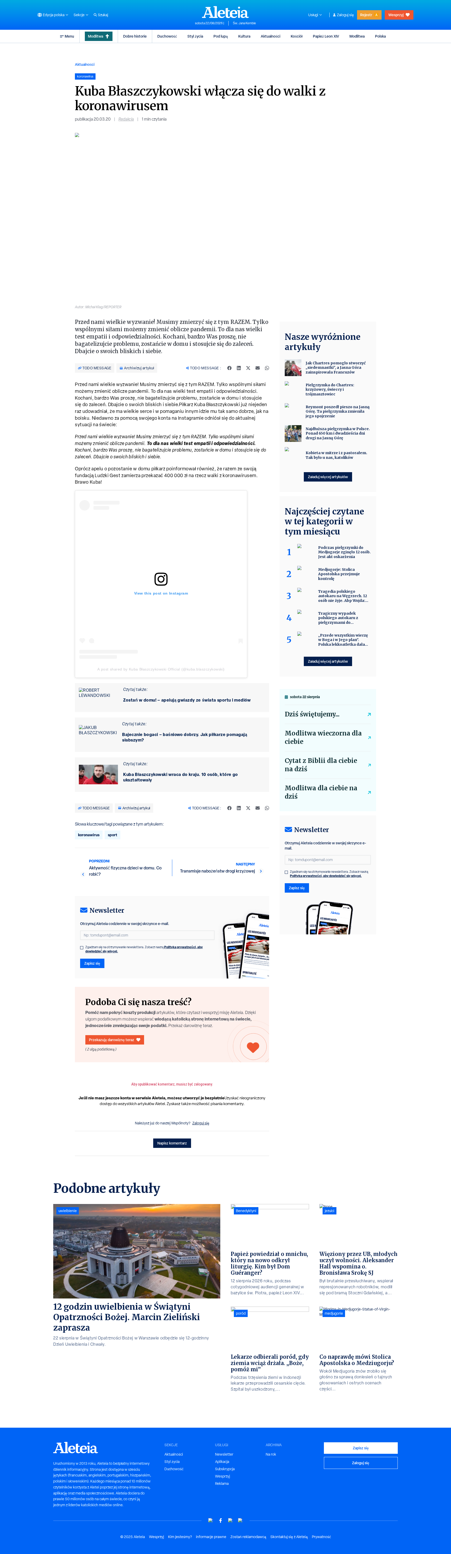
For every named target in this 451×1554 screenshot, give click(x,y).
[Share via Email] (258, 368)
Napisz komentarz (172, 1143)
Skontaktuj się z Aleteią (289, 1536)
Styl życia (195, 36)
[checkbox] (81, 947)
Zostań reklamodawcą (248, 1536)
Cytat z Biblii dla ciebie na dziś (321, 765)
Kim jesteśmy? (180, 1536)
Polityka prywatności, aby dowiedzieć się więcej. (326, 876)
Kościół (296, 36)
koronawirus (88, 834)
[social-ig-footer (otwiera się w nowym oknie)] (240, 1520)
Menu (69, 36)
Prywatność (321, 1536)
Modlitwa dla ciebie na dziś (321, 792)
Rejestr (366, 14)
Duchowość (167, 36)
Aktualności (270, 36)
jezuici (329, 1210)
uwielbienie (67, 1210)
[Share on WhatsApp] (267, 368)
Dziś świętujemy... (312, 714)
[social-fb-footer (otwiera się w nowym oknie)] (220, 1520)
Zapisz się (92, 963)
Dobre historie (135, 36)
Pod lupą (220, 36)
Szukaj (103, 15)
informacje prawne (211, 1536)
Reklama (222, 1483)
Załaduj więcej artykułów (328, 476)
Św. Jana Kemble (244, 23)
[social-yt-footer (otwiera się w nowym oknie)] (210, 1520)
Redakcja (126, 119)
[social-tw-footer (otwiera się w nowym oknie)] (230, 1520)
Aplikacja (222, 1461)
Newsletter (224, 1454)
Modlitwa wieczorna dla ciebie (323, 737)
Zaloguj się (345, 15)
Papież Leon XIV (326, 36)
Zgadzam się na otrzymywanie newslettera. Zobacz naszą (144, 949)
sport (112, 834)
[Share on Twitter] (248, 368)
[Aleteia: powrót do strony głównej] (225, 12)
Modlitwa (95, 36)
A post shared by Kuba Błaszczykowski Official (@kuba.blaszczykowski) (161, 669)
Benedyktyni (246, 1210)
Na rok (271, 1454)
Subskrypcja (225, 1469)
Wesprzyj (395, 14)
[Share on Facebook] (229, 368)
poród (241, 1313)
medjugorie (334, 1313)
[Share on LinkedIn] (239, 368)
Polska (380, 36)
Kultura (244, 36)
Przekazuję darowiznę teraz (111, 1039)
